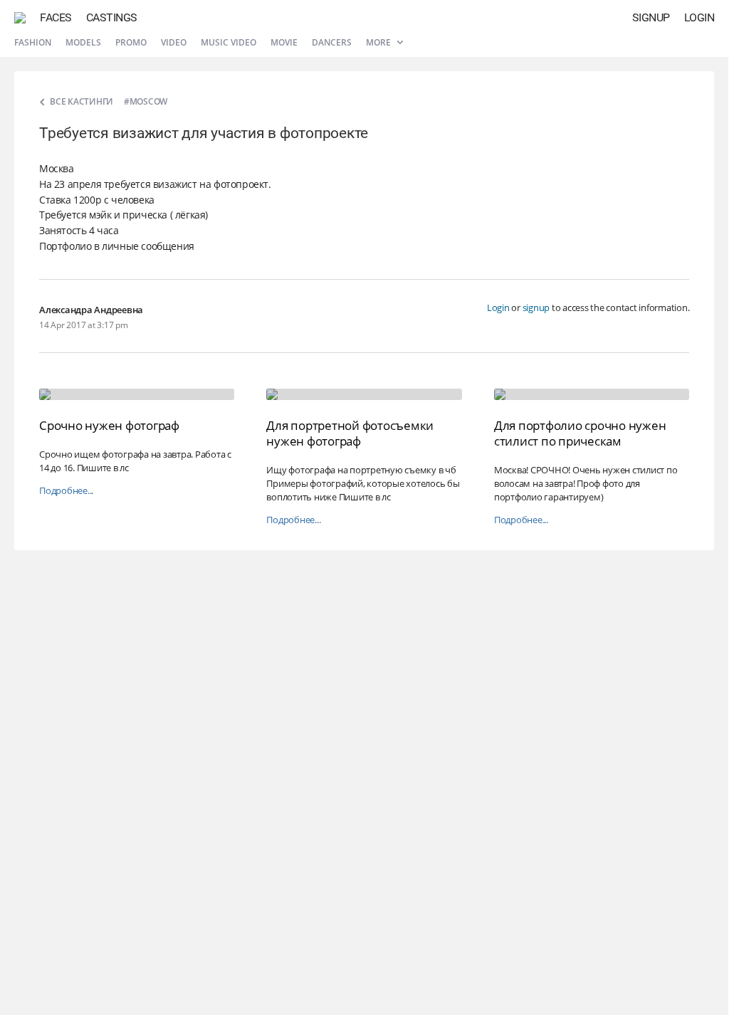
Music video (228, 42)
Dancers (332, 42)
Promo (131, 42)
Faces (56, 17)
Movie (284, 42)
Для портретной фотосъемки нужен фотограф (350, 433)
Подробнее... (66, 490)
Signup (651, 17)
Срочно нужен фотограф (109, 425)
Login (699, 17)
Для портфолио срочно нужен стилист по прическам (580, 433)
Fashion (32, 42)
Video (174, 42)
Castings (111, 17)
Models (83, 42)
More (379, 42)
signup (536, 307)
